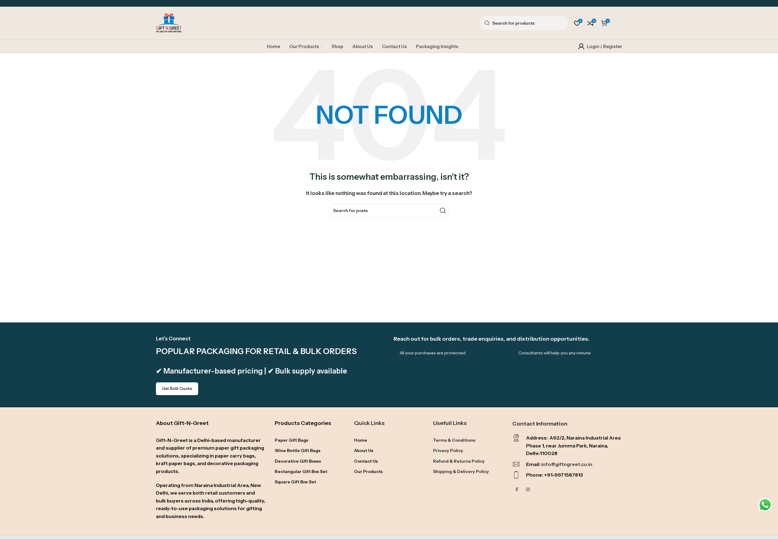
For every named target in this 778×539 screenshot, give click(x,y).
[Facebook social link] (517, 489)
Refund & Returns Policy (459, 461)
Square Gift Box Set (295, 482)
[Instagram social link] (527, 489)
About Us (363, 450)
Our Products (368, 471)
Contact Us (366, 461)
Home (360, 440)
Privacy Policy (448, 450)
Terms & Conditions (454, 440)
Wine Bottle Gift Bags (297, 450)
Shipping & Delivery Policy (461, 471)
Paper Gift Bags (291, 440)
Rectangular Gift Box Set (301, 471)
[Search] (443, 210)
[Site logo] (169, 22)
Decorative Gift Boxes (298, 461)
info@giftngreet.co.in (566, 464)
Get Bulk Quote (177, 388)
